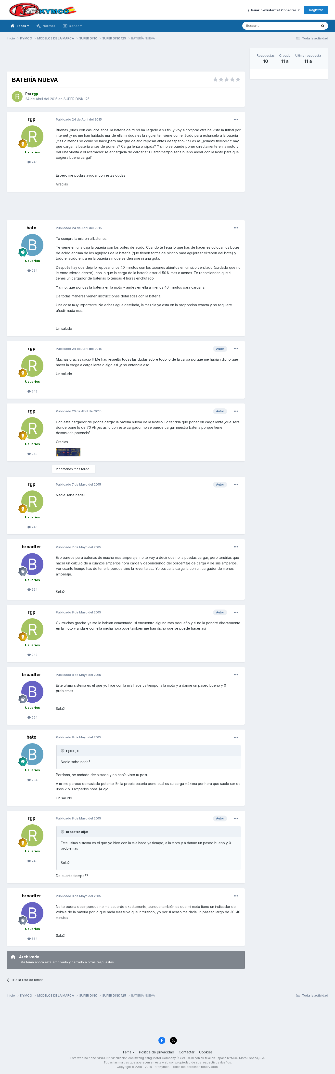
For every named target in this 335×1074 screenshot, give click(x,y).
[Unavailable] (68, 452)
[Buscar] (322, 26)
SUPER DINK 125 (77, 99)
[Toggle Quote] (63, 751)
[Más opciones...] (236, 119)
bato (31, 227)
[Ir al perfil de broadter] (32, 564)
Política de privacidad (156, 1052)
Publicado (79, 119)
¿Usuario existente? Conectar (272, 10)
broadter (31, 546)
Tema (127, 1052)
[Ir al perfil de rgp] (17, 96)
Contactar (186, 1052)
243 (34, 162)
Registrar (316, 10)
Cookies (206, 1052)
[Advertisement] (126, 59)
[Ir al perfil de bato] (32, 245)
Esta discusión (300, 25)
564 (34, 589)
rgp (31, 119)
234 (34, 270)
